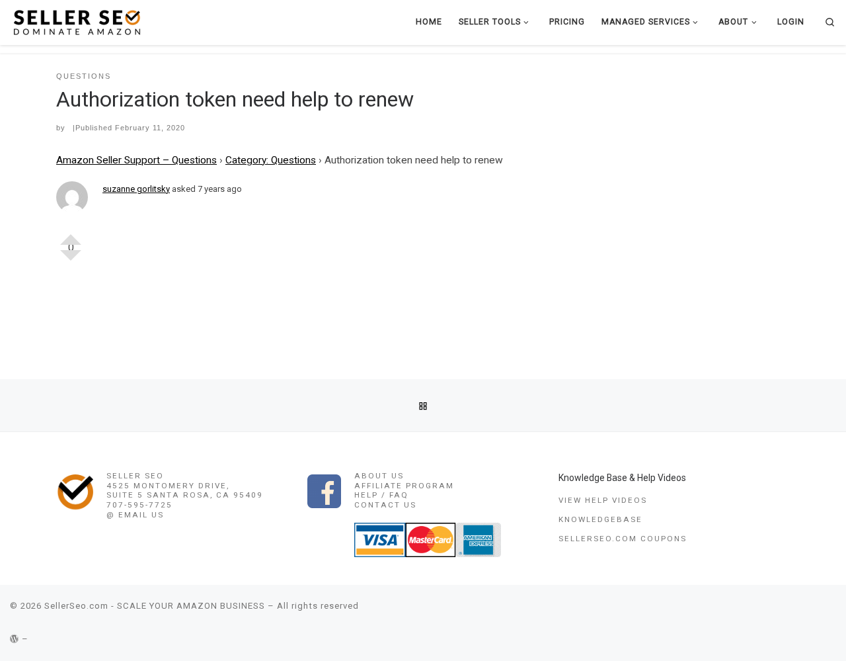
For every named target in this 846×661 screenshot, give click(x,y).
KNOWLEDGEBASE (600, 519)
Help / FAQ (381, 495)
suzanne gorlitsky (136, 189)
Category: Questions (270, 160)
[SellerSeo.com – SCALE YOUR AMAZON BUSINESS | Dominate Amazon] (76, 21)
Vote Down (70, 260)
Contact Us (385, 504)
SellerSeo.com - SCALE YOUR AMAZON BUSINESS (154, 606)
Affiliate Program (404, 485)
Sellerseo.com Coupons (622, 538)
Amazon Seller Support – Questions (136, 160)
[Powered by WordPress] (14, 639)
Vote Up (70, 234)
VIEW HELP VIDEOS (602, 500)
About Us (379, 475)
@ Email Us (135, 514)
